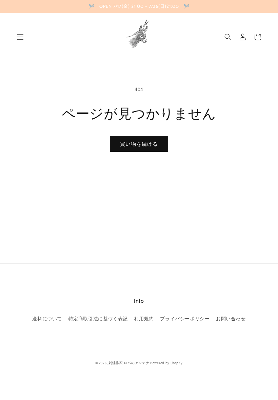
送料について (47, 319)
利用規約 (144, 319)
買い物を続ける (139, 144)
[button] (20, 36)
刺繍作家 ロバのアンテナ (128, 363)
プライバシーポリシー (185, 319)
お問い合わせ (231, 319)
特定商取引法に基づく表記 (98, 319)
